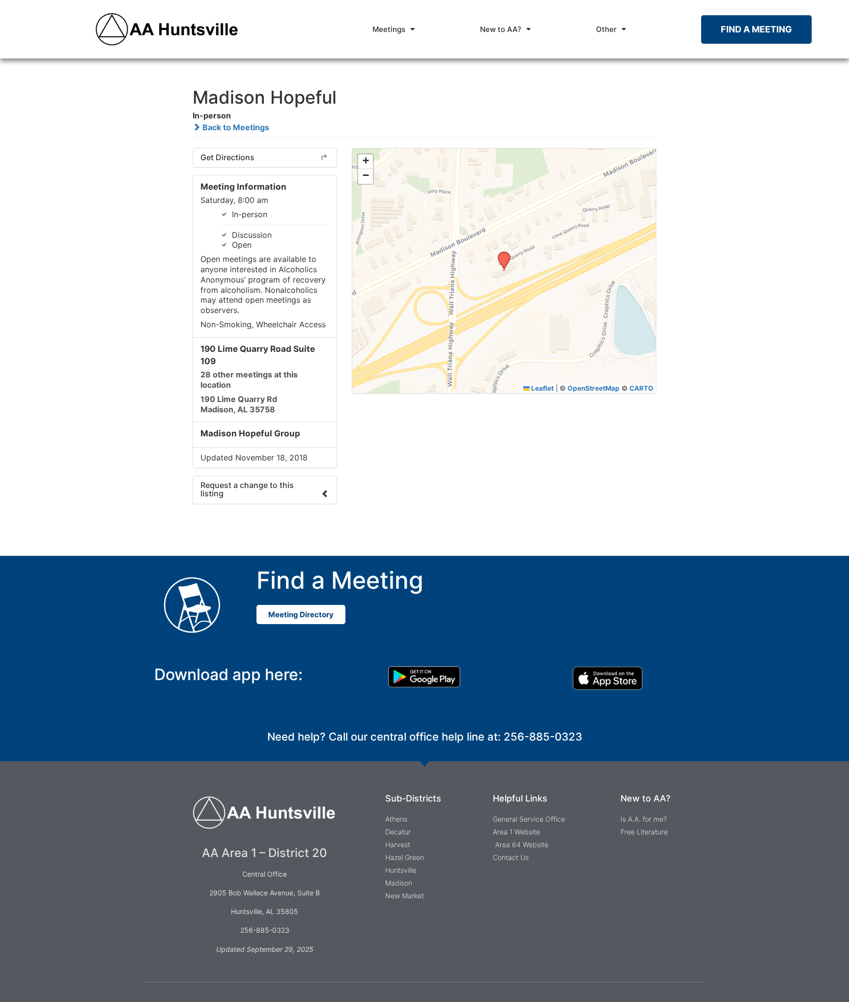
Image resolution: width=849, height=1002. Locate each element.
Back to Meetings (234, 127)
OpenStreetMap (593, 388)
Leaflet (542, 388)
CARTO (641, 388)
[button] (501, 255)
